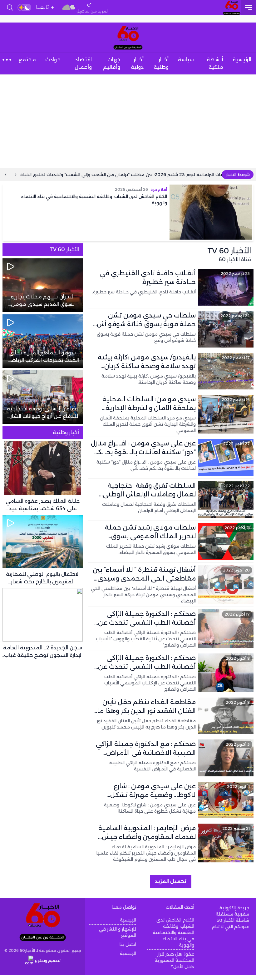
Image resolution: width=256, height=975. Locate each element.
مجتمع (27, 60)
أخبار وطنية (161, 63)
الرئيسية (242, 60)
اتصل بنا (128, 944)
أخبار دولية (137, 63)
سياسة (186, 60)
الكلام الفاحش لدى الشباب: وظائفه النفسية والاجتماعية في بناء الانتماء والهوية (173, 932)
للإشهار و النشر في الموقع (117, 932)
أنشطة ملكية (215, 63)
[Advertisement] (128, 121)
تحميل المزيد (170, 881)
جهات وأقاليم (111, 63)
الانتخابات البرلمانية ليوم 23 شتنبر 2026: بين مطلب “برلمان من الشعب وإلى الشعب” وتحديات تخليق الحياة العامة (142, 174)
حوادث (53, 60)
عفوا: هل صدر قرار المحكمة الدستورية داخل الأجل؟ (174, 960)
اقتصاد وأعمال (83, 63)
